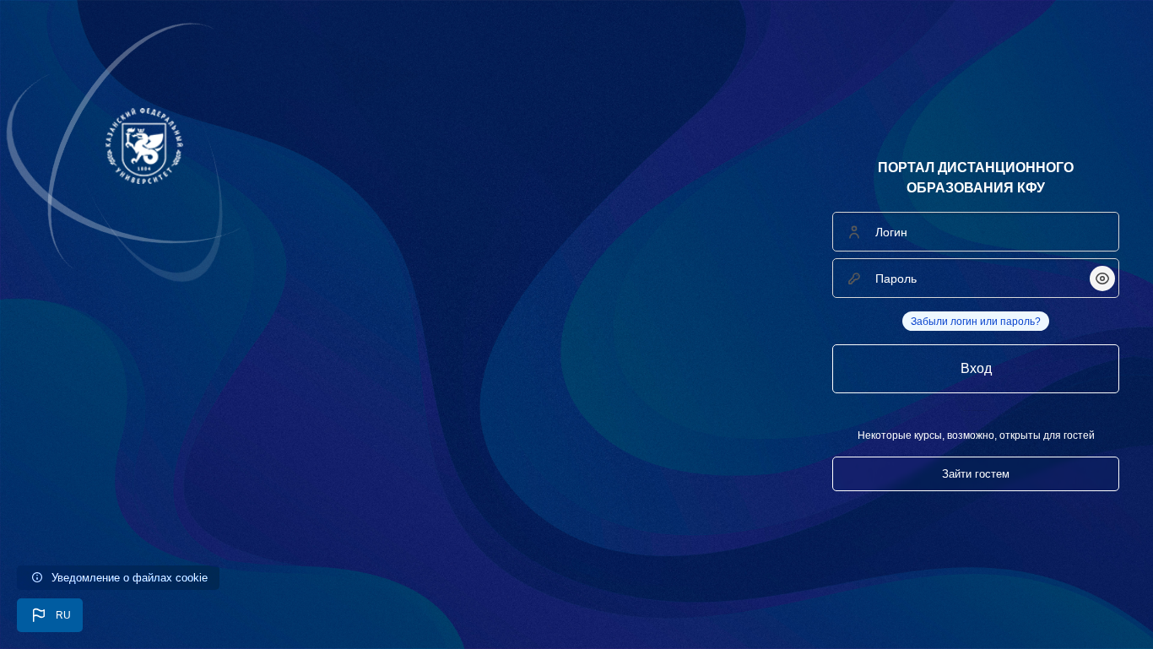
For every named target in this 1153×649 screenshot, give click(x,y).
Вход (976, 368)
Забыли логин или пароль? (976, 321)
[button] (50, 615)
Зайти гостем (976, 474)
